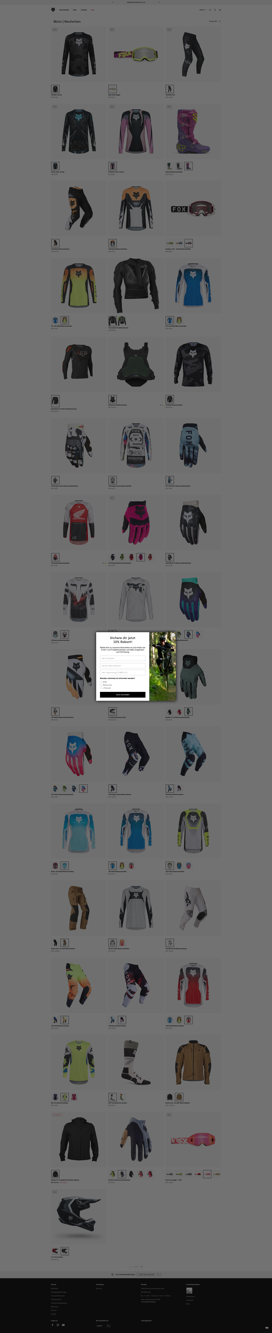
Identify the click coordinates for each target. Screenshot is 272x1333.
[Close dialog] (173, 635)
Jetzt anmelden (123, 695)
